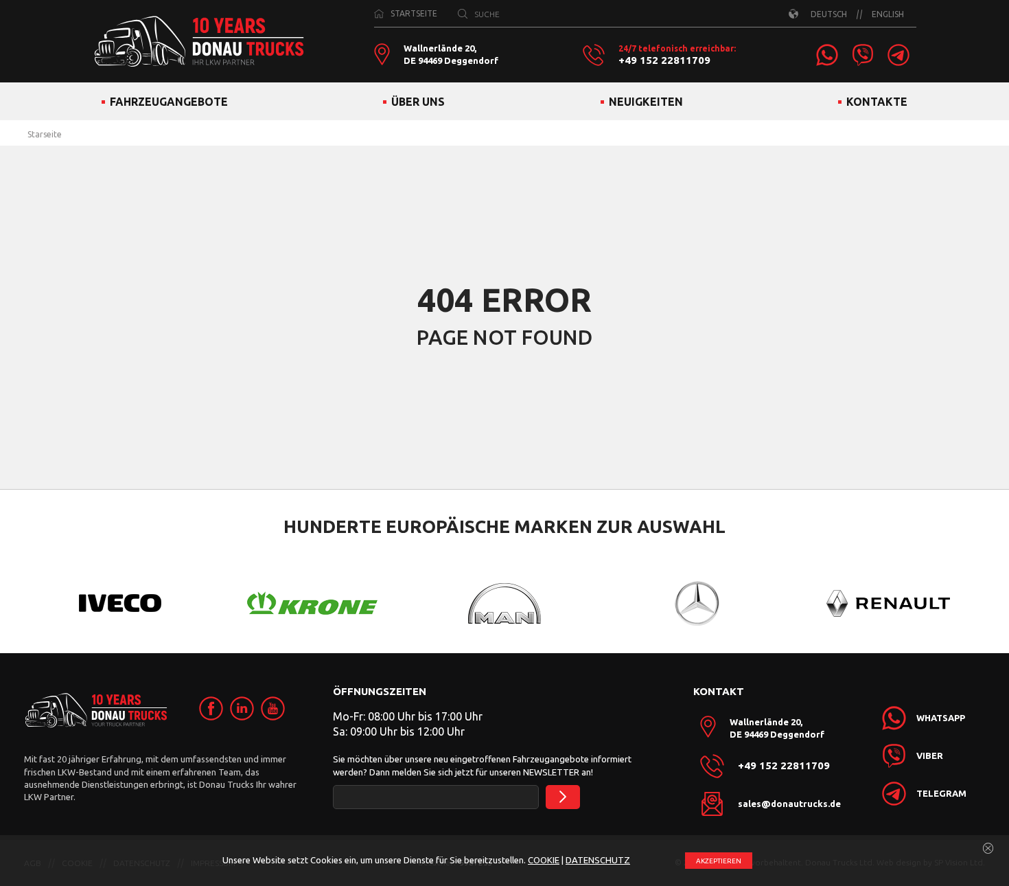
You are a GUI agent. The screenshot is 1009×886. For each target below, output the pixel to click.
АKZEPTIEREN (718, 861)
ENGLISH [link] (888, 14)
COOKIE (543, 860)
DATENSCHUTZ (598, 860)
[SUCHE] (462, 14)
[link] (827, 55)
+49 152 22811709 (664, 60)
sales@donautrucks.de (789, 803)
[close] (988, 849)
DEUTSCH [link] (829, 14)
